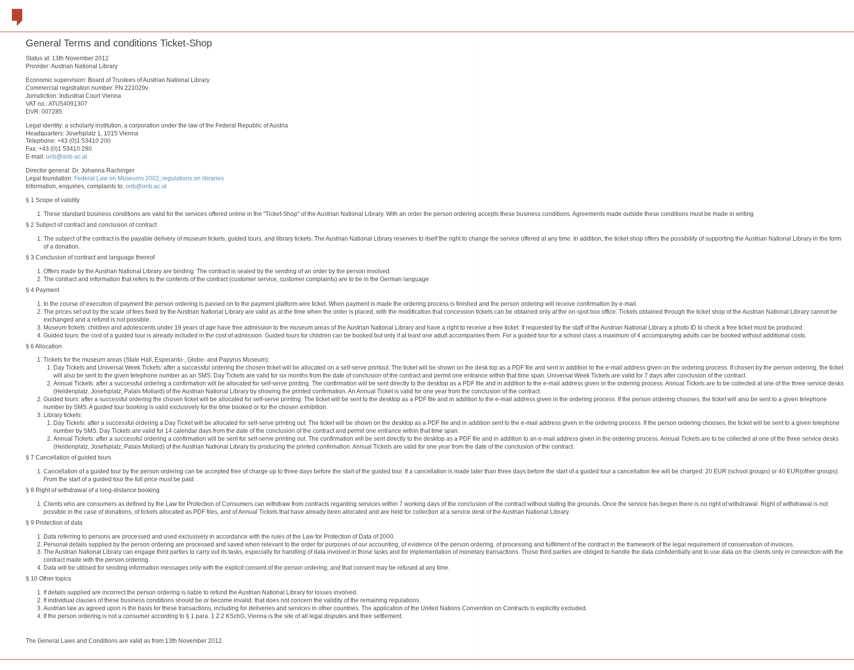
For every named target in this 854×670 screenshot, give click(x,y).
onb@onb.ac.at (66, 156)
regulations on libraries (193, 178)
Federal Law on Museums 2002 (116, 178)
